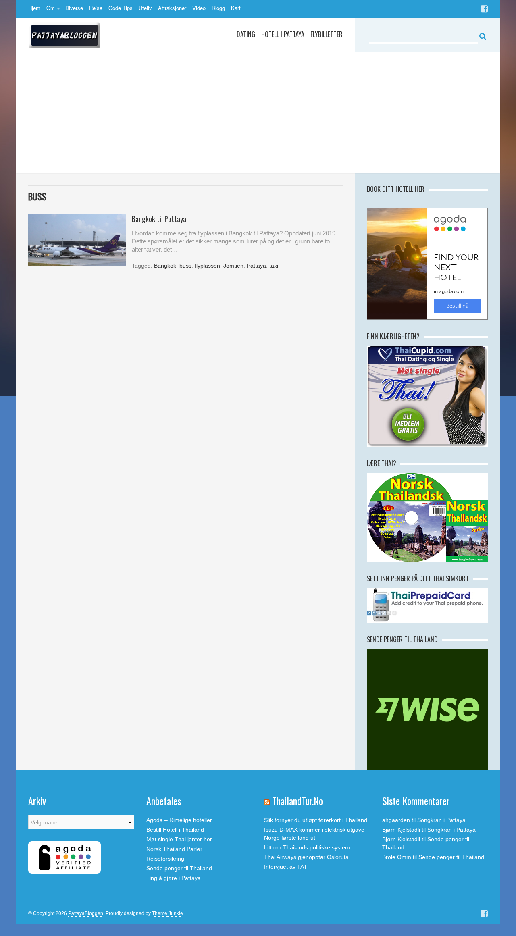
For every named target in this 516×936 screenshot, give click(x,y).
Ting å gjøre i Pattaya (173, 878)
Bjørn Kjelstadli (401, 829)
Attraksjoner (172, 8)
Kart (236, 8)
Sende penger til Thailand (179, 868)
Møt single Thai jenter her (179, 839)
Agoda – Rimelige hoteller (179, 820)
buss (185, 265)
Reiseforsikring (165, 858)
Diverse (74, 8)
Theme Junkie (167, 913)
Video (199, 8)
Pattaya (256, 265)
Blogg (218, 8)
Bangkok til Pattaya (159, 219)
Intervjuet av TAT (285, 866)
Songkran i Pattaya (441, 820)
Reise (95, 8)
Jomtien (233, 265)
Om (50, 8)
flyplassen (207, 265)
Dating (246, 34)
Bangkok (165, 265)
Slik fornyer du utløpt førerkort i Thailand (315, 820)
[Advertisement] (258, 112)
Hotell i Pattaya (282, 34)
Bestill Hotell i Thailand (175, 829)
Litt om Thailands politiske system (307, 847)
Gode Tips (120, 8)
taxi (273, 265)
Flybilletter (326, 34)
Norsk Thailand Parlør (174, 849)
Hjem (34, 8)
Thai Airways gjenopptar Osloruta (306, 857)
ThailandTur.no (297, 800)
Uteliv (145, 8)
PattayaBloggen (85, 913)
